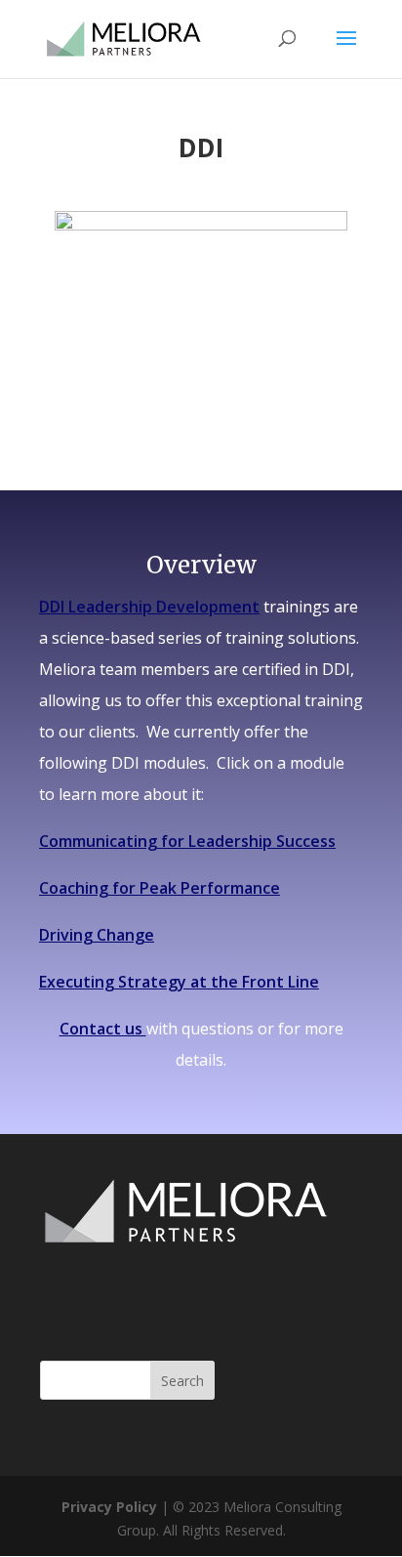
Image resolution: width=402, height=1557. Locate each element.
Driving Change (96, 935)
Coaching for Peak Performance (159, 888)
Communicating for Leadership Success (187, 841)
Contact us (103, 1028)
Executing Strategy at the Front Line (179, 981)
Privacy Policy (109, 1506)
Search (182, 1380)
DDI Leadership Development (149, 606)
